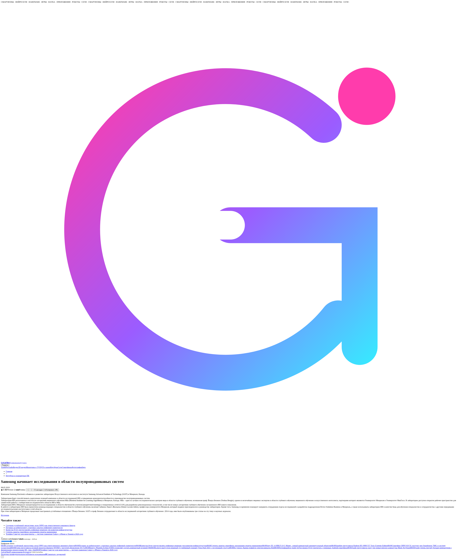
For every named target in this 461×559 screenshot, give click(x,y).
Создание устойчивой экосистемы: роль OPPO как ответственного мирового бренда (40, 525)
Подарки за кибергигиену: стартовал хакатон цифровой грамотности (34, 528)
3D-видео (22, 467)
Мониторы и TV (33, 467)
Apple (3, 467)
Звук (84, 467)
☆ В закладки (38, 490)
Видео (15, 467)
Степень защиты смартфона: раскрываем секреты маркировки (31, 532)
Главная (9, 471)
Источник (5, 515)
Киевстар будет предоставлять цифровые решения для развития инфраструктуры (39, 530)
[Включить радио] (2, 537)
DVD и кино (45, 467)
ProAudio (9, 467)
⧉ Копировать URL (51, 490)
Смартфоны (67, 467)
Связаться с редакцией (56, 554)
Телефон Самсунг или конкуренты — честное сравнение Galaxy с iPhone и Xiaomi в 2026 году (44, 534)
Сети (60, 467)
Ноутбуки (54, 467)
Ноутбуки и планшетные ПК (17, 476)
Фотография (77, 467)
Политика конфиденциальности (14, 554)
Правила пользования (36, 554)
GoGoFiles (16, 552)
